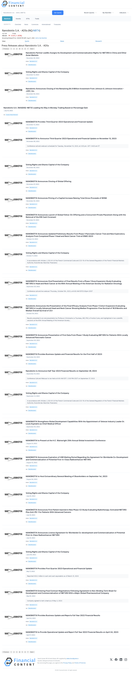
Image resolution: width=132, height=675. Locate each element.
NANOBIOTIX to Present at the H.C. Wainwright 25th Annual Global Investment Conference (65, 440)
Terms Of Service (80, 663)
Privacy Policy (67, 663)
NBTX (36, 30)
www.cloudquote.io (72, 658)
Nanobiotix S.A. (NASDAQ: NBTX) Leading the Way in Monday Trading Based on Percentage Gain (46, 108)
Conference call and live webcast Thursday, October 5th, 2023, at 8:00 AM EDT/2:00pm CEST (60, 291)
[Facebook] (116, 661)
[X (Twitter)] (111, 661)
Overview (18, 24)
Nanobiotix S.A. (33, 61)
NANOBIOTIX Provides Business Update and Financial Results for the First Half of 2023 (64, 354)
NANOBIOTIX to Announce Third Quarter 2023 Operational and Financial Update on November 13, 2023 (71, 138)
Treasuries (57, 24)
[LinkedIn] (121, 661)
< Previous (6, 49)
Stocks (18, 19)
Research (98, 41)
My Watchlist (107, 13)
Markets (7, 19)
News (26, 24)
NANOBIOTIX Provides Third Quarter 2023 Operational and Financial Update (59, 122)
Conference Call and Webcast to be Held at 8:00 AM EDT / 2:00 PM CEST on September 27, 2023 (61, 378)
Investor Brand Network (12, 114)
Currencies (34, 24)
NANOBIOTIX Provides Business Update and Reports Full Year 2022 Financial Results (63, 615)
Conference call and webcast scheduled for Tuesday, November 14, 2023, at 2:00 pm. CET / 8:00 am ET (63, 146)
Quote (27, 41)
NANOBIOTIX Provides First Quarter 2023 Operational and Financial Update (59, 568)
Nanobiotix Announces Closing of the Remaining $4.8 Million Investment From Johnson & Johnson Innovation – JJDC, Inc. (75, 90)
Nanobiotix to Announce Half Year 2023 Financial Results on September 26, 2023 (61, 371)
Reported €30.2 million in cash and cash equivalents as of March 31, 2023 (53, 576)
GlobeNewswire (32, 64)
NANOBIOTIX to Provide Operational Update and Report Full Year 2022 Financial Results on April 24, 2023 (72, 632)
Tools (37, 19)
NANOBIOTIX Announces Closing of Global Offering (48, 181)
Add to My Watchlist (41, 38)
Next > (32, 49)
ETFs (28, 19)
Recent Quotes (89, 13)
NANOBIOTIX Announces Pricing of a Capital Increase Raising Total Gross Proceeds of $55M (66, 198)
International (46, 24)
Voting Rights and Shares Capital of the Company (47, 72)
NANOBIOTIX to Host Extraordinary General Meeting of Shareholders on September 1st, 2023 (66, 476)
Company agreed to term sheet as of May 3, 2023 (44, 601)
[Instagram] (126, 661)
